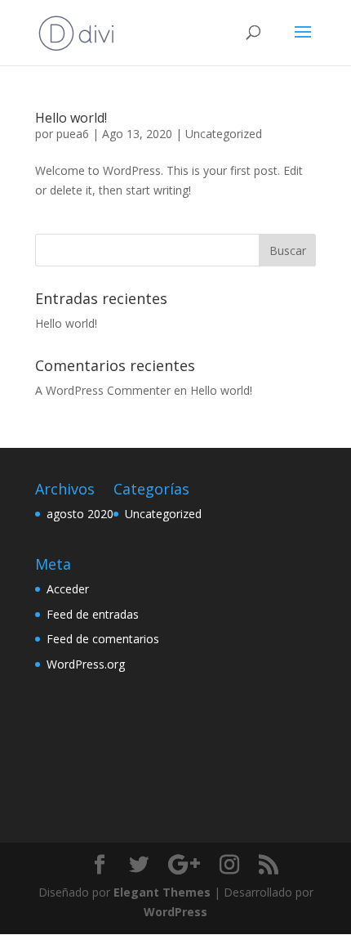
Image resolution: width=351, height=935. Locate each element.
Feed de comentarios (103, 638)
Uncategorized (223, 133)
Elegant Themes (162, 892)
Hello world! (71, 118)
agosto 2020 (80, 513)
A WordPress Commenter (103, 390)
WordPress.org (86, 664)
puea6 (72, 133)
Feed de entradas (93, 614)
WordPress (175, 911)
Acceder (68, 589)
